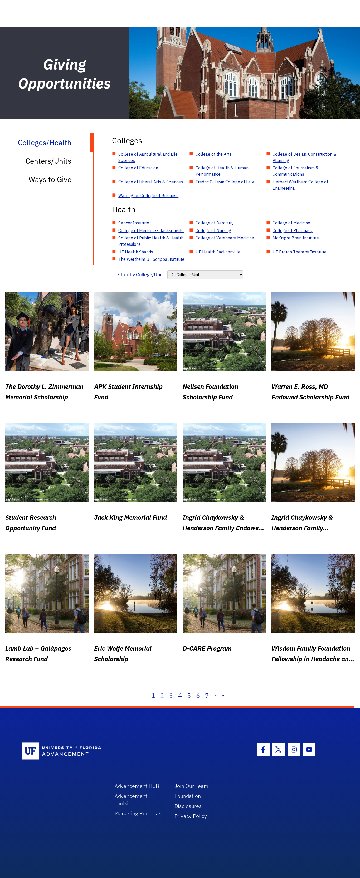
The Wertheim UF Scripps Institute (151, 259)
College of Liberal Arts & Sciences (150, 181)
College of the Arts (214, 154)
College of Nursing (213, 230)
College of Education (138, 167)
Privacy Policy (190, 816)
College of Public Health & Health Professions (150, 241)
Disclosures (188, 806)
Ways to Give (49, 179)
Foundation (187, 795)
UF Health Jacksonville (218, 251)
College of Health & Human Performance (222, 171)
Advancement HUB (137, 785)
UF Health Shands (135, 251)
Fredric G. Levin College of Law (225, 181)
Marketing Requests (138, 813)
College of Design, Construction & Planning (304, 157)
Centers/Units (48, 161)
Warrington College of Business (148, 195)
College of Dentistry (215, 222)
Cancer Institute (133, 222)
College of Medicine (291, 222)
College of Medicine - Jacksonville (151, 230)
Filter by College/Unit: (141, 275)
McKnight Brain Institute (296, 238)
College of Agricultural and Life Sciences (148, 157)
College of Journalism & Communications (296, 171)
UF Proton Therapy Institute (300, 251)
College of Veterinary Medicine (225, 238)
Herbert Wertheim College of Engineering (300, 185)
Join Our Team (191, 785)
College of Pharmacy (293, 230)
